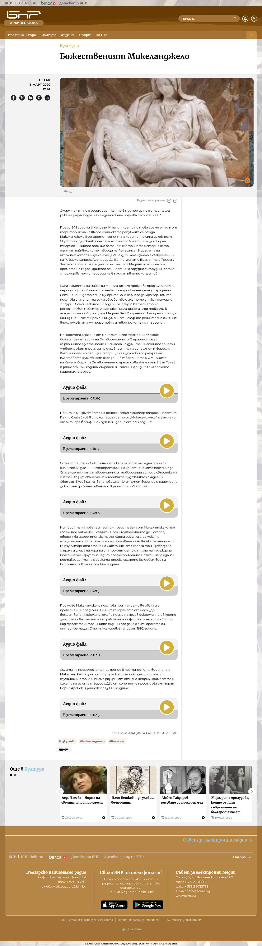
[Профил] (254, 18)
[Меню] (252, 35)
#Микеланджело (92, 741)
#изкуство (67, 741)
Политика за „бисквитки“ (183, 920)
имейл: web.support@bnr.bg (64, 886)
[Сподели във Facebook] (14, 98)
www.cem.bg (186, 896)
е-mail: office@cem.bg (193, 891)
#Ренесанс (117, 741)
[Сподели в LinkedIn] (30, 98)
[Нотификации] (245, 18)
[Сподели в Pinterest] (39, 98)
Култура (69, 45)
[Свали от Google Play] (148, 904)
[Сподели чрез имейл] (47, 98)
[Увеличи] (169, 200)
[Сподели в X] (22, 98)
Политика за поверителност (139, 920)
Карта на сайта (131, 929)
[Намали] (175, 200)
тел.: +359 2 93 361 (72, 882)
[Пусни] (167, 390)
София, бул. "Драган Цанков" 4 (62, 877)
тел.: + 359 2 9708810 (192, 882)
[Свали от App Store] (114, 904)
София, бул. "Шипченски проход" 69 (204, 877)
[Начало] (24, 15)
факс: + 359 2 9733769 (192, 886)
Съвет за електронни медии (215, 840)
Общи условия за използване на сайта (86, 920)
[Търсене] (235, 19)
